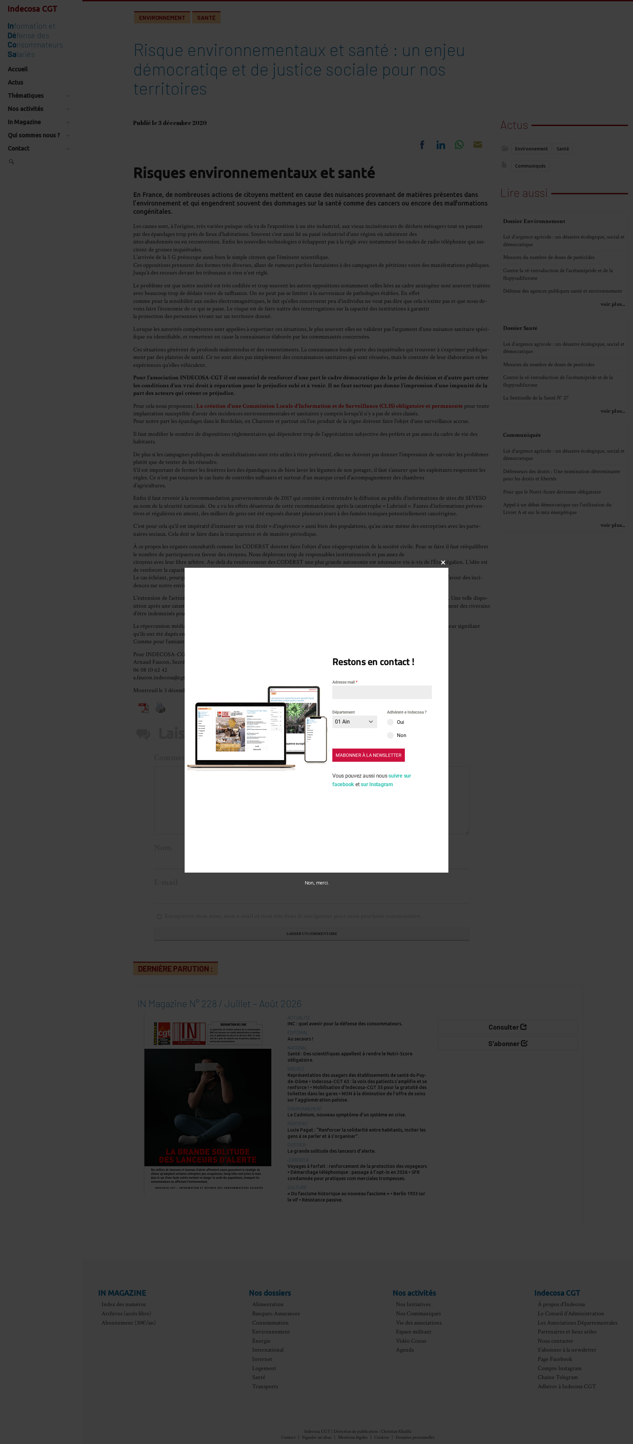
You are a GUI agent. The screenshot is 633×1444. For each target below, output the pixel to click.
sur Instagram (377, 785)
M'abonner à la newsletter (369, 755)
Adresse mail (344, 682)
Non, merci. (317, 883)
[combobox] (354, 722)
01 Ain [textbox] (342, 722)
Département (343, 712)
